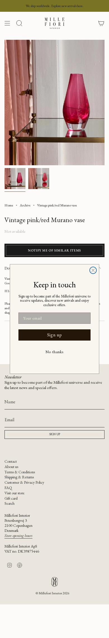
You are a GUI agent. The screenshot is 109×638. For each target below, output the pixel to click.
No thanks (54, 351)
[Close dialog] (93, 270)
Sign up (54, 335)
